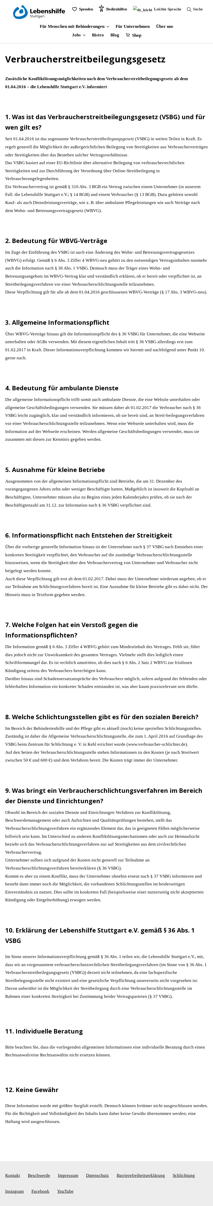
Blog (114, 35)
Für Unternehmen (133, 26)
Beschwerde (39, 1175)
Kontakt (12, 1175)
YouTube (65, 1191)
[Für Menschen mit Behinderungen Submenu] (106, 26)
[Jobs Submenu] (83, 35)
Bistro (98, 35)
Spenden (86, 9)
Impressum (68, 1175)
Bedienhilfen (116, 9)
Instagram (14, 1191)
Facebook (40, 1191)
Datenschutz (97, 1175)
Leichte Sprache (167, 9)
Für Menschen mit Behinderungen (72, 26)
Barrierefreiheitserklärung (141, 1175)
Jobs (76, 35)
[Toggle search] (193, 9)
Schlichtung (184, 1175)
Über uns (164, 26)
